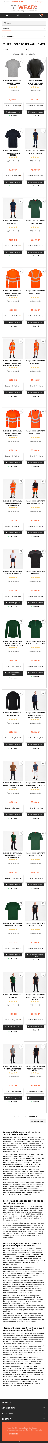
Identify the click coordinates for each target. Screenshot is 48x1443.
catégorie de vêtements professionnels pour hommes (23, 1140)
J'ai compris (14, 1434)
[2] (11, 87)
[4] (14, 87)
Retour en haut (38, 1121)
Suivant (33, 1117)
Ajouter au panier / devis (12, 673)
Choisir (15, 49)
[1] (9, 87)
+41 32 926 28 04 (17, 2)
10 (25, 1117)
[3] (13, 87)
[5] (16, 87)
